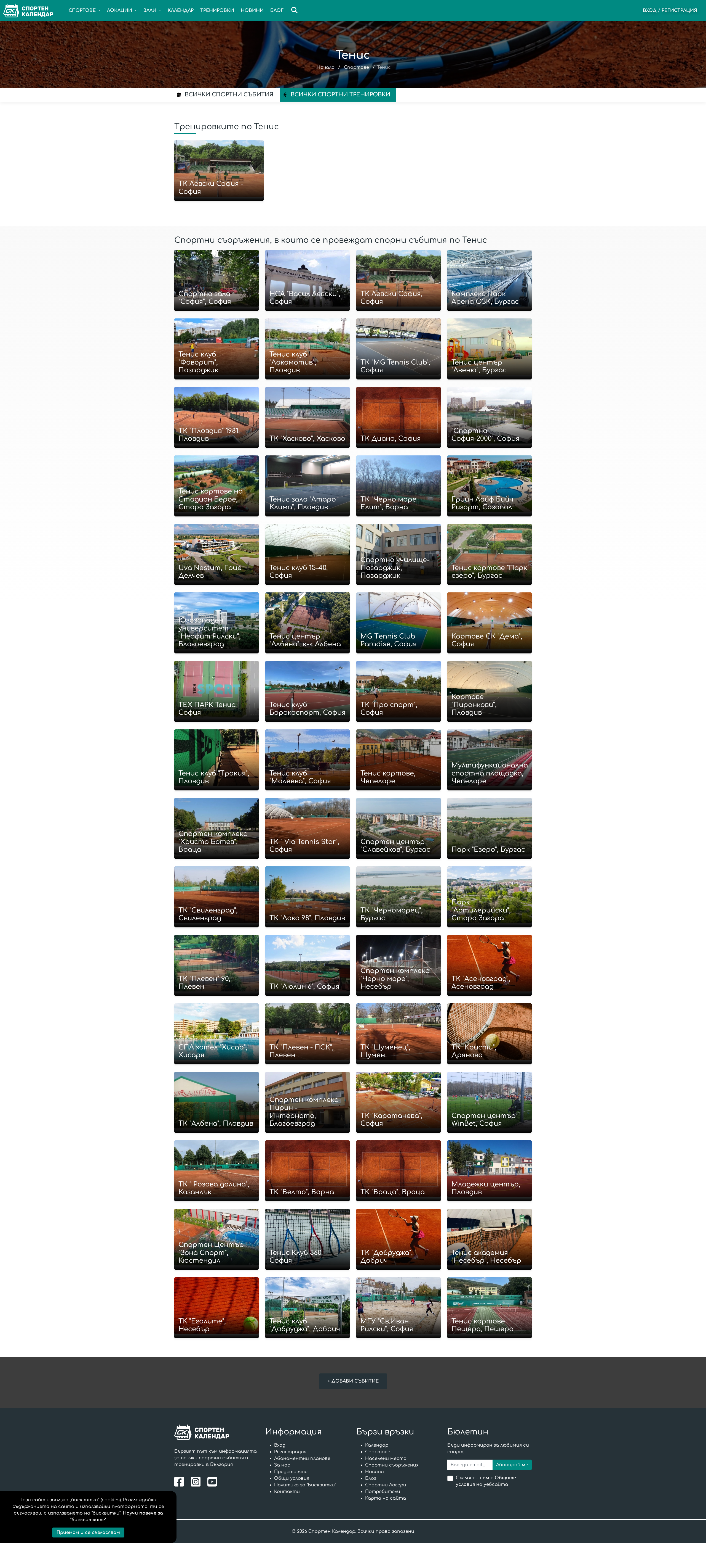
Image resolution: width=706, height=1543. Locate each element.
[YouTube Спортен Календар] (212, 1481)
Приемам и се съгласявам (88, 1532)
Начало (326, 67)
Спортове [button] (83, 10)
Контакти (287, 1491)
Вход (650, 10)
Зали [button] (150, 10)
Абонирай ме (512, 1464)
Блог (277, 10)
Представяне (290, 1471)
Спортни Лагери (385, 1485)
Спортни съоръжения (392, 1465)
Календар (181, 10)
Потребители (382, 1491)
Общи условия (291, 1478)
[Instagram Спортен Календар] (197, 1481)
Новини (252, 10)
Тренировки (217, 10)
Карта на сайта (385, 1498)
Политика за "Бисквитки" (305, 1485)
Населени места (386, 1458)
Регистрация (679, 10)
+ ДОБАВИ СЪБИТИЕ (353, 1381)
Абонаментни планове (302, 1458)
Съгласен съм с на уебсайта (486, 1481)
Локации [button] (120, 10)
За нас (282, 1465)
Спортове (356, 67)
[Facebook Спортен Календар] (180, 1481)
